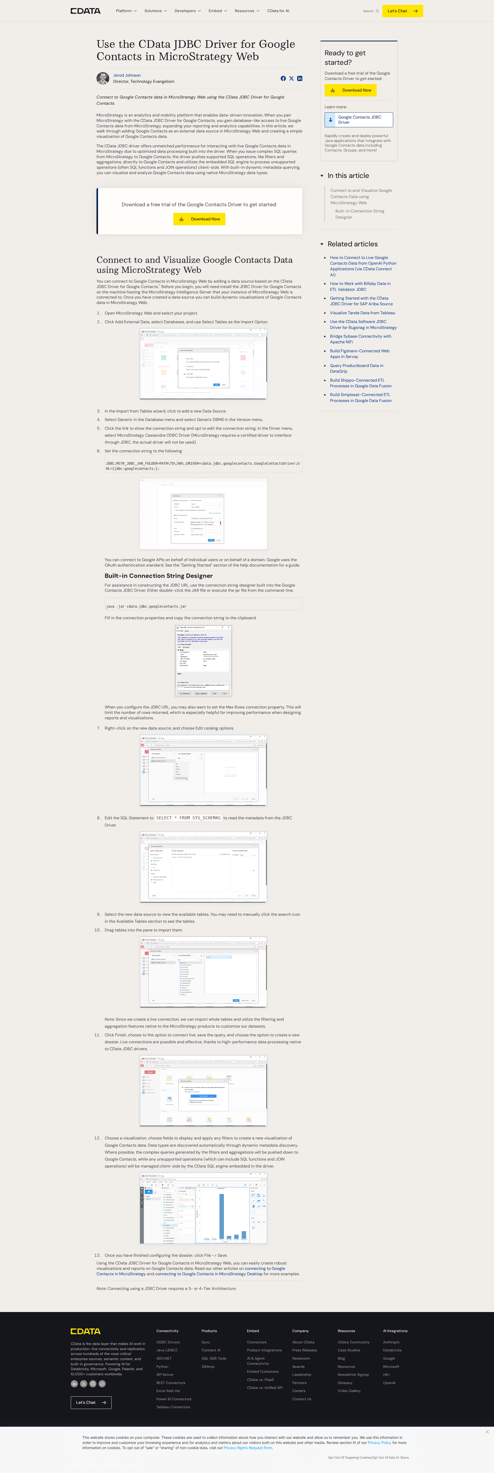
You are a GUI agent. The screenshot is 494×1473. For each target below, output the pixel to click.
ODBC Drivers (168, 1342)
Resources (346, 1366)
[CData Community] (102, 1383)
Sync (206, 1342)
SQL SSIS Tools (214, 1358)
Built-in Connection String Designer (360, 214)
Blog (341, 1358)
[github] (92, 1383)
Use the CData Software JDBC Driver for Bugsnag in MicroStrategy (363, 324)
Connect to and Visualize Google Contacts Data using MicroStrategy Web (361, 196)
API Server (164, 1374)
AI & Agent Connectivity (258, 1361)
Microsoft (391, 1366)
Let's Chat (397, 11)
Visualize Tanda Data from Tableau (362, 313)
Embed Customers (263, 1371)
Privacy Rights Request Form (248, 1447)
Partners (299, 1382)
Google (389, 1358)
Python (162, 1366)
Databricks (392, 1350)
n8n (386, 1374)
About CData (303, 1342)
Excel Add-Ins (168, 1390)
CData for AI (278, 10)
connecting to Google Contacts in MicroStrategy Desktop (209, 1274)
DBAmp (208, 1366)
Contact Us (301, 1399)
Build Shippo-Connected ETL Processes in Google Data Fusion (361, 383)
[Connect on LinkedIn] (299, 78)
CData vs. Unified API (265, 1387)
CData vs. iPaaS (260, 1379)
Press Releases (304, 1350)
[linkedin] (74, 1383)
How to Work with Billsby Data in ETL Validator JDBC (360, 286)
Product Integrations (264, 1350)
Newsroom (301, 1358)
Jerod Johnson (127, 75)
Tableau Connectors (173, 1407)
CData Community (354, 1342)
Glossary (345, 1382)
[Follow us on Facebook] (283, 78)
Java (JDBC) (166, 1350)
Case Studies (349, 1350)
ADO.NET (164, 1358)
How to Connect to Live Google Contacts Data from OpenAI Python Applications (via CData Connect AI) (363, 266)
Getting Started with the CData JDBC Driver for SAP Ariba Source (361, 301)
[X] (83, 1383)
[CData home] (89, 11)
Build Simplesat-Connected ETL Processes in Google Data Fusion (361, 397)
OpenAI (389, 1382)
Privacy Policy (379, 1442)
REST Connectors (170, 1382)
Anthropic (391, 1342)
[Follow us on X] (291, 78)
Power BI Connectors (173, 1399)
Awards (298, 1366)
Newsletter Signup (353, 1374)
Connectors (257, 1342)
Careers (298, 1390)
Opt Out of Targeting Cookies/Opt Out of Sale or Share (368, 1458)
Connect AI (211, 1350)
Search (368, 11)
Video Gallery (349, 1390)
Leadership (301, 1374)
